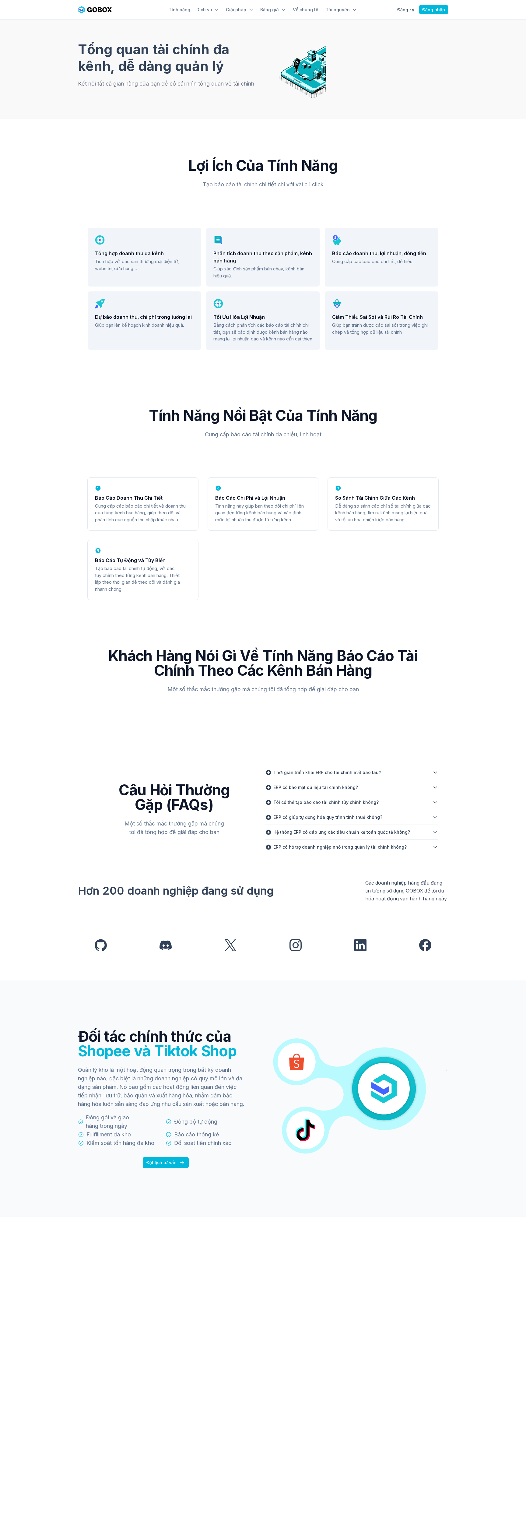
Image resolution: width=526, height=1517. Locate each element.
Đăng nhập (433, 9)
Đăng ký (405, 9)
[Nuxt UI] (95, 9)
